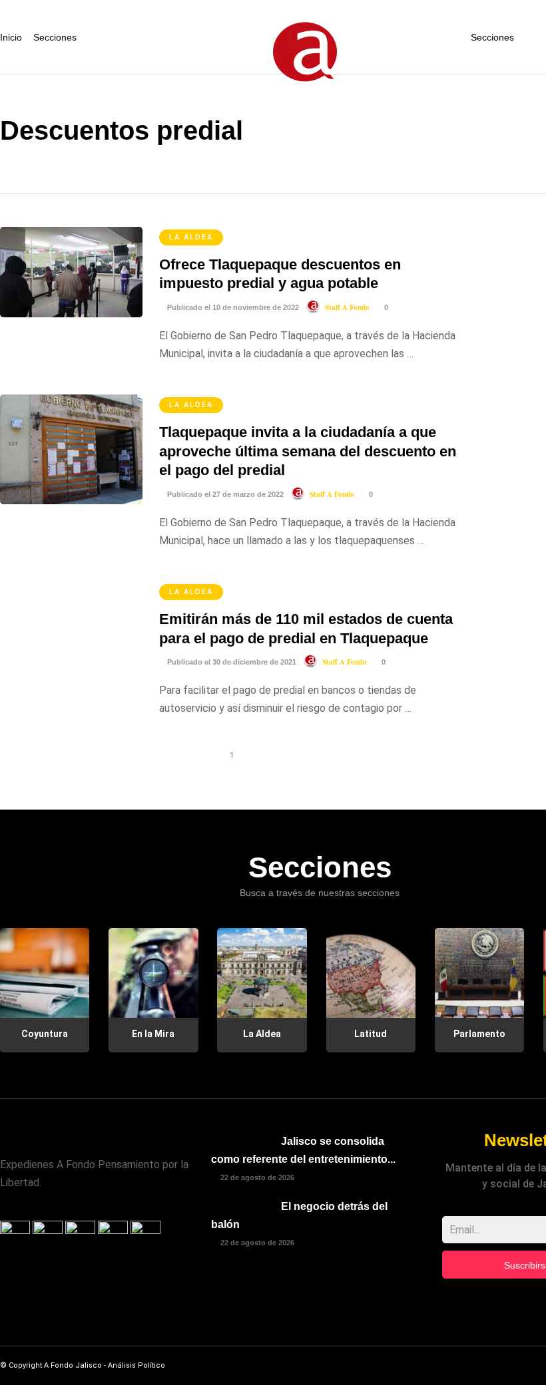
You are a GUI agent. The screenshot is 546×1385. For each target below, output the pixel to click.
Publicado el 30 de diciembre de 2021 (230, 662)
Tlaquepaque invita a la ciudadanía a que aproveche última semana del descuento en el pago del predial (307, 451)
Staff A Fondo (347, 307)
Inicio (11, 37)
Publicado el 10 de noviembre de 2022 (232, 307)
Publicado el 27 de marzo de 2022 (224, 494)
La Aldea (191, 237)
